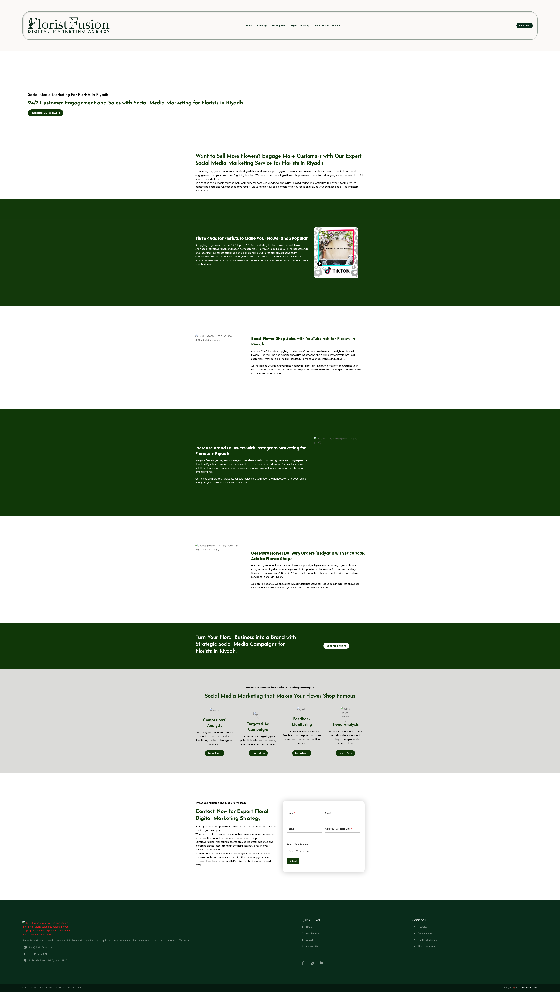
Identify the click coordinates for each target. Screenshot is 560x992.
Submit (293, 860)
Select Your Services (298, 844)
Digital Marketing (300, 25)
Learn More (214, 753)
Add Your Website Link (338, 828)
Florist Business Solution (328, 25)
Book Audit (524, 25)
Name (291, 813)
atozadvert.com (529, 988)
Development (279, 25)
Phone (291, 828)
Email (329, 813)
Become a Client (336, 645)
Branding (262, 25)
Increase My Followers (46, 113)
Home (248, 25)
